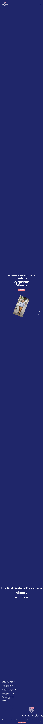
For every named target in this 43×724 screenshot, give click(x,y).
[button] (40, 4)
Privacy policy (23, 722)
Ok (18, 722)
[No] (40, 722)
